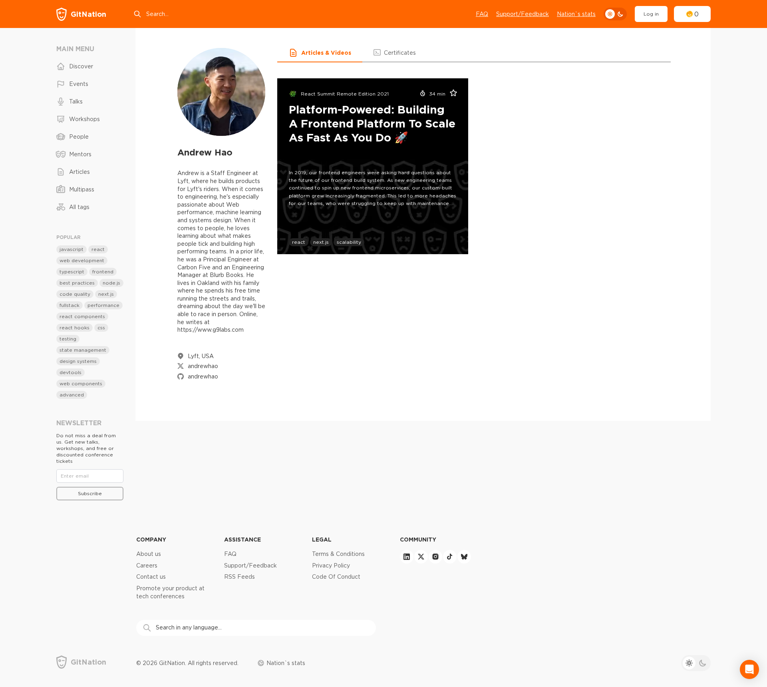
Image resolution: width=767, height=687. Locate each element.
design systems (78, 361)
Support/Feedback (522, 14)
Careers (146, 565)
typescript (72, 271)
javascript (71, 249)
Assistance (242, 539)
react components (82, 316)
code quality (75, 294)
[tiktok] (450, 557)
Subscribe (90, 493)
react (298, 242)
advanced (72, 394)
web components (81, 383)
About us (148, 554)
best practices (77, 282)
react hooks (74, 327)
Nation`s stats (576, 14)
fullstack (69, 305)
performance (103, 305)
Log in (651, 13)
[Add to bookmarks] (451, 94)
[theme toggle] (615, 14)
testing (68, 338)
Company (151, 539)
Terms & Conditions (338, 554)
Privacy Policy (331, 565)
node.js (111, 282)
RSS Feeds (239, 576)
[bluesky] (464, 557)
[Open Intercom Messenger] (749, 669)
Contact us (151, 576)
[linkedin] (406, 557)
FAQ (482, 14)
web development (82, 260)
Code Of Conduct (336, 576)
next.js (321, 242)
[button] (319, 53)
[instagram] (435, 557)
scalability (349, 242)
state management (83, 349)
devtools (70, 372)
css (101, 327)
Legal (322, 539)
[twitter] (421, 557)
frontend (102, 271)
